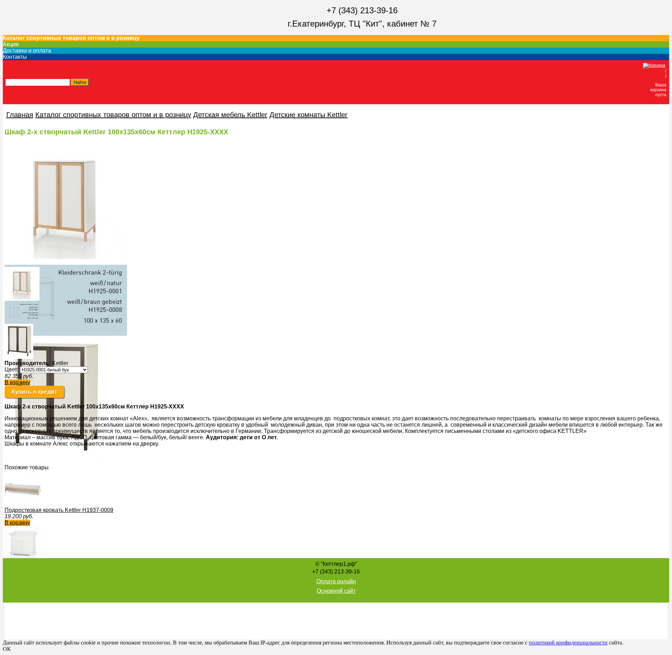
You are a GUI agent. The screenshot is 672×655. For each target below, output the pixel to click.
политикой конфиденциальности (568, 643)
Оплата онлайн (336, 581)
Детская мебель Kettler (230, 115)
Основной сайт (336, 591)
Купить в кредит (34, 392)
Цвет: (12, 369)
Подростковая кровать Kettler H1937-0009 (59, 510)
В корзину (17, 382)
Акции (11, 44)
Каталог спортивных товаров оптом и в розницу (71, 38)
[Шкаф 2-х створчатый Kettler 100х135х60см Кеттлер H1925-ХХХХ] (22, 299)
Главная (19, 115)
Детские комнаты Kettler (309, 115)
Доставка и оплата (27, 51)
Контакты (15, 57)
